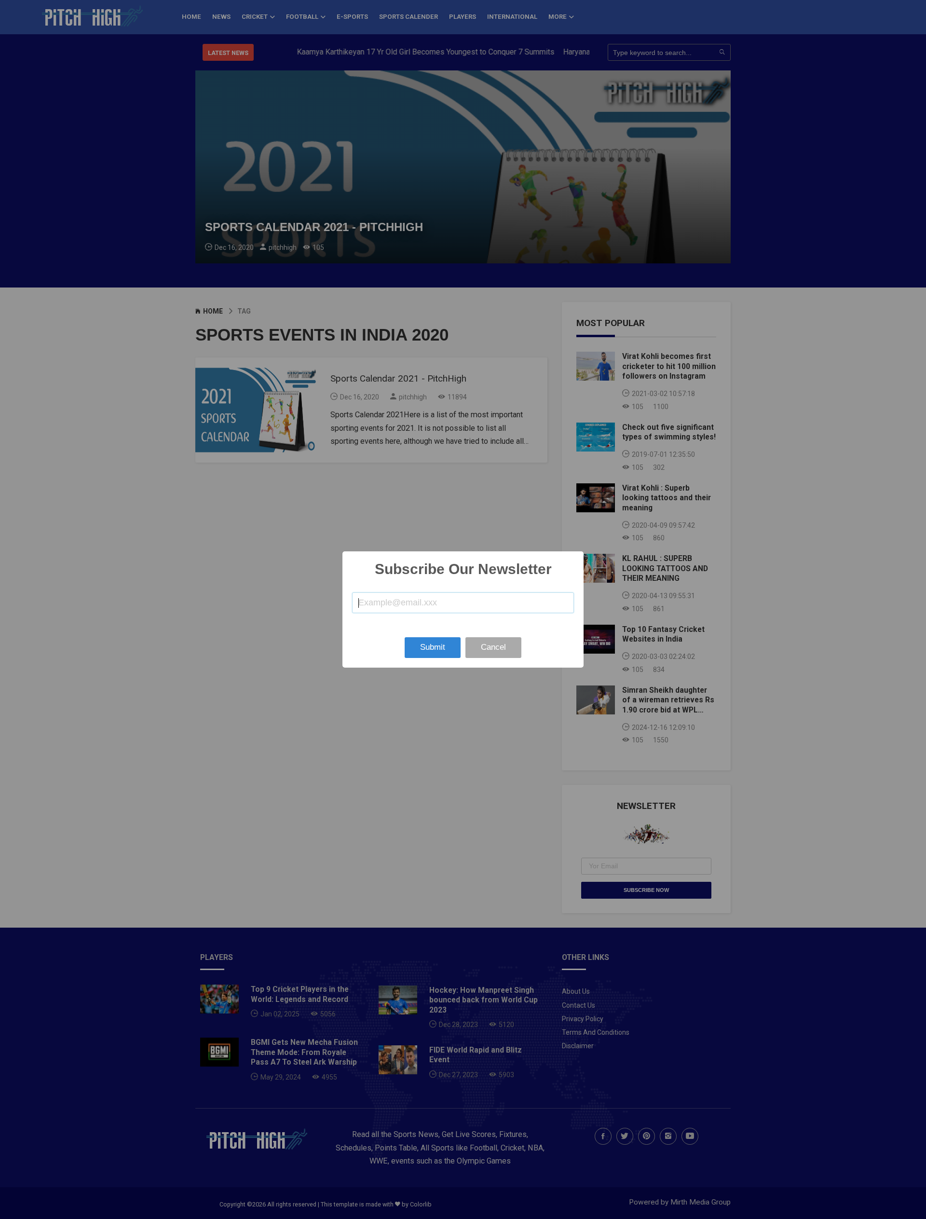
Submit (432, 647)
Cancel (493, 647)
